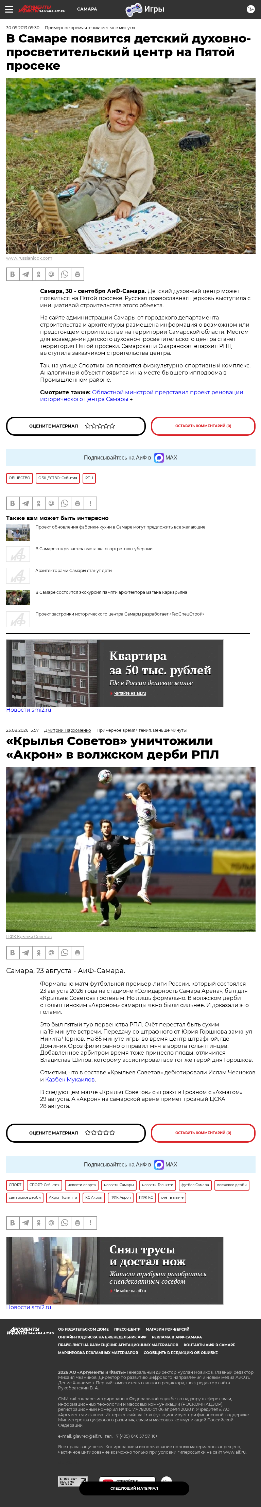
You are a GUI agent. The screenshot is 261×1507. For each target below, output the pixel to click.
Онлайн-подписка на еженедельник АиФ (102, 1337)
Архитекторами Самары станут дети (73, 570)
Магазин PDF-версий (167, 1329)
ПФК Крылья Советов (29, 936)
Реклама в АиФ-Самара (177, 1337)
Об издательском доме (83, 1329)
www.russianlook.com (29, 258)
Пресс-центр (127, 1329)
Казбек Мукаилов (70, 1079)
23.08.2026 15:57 (22, 730)
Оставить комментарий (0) (203, 426)
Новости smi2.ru (28, 710)
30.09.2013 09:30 (22, 27)
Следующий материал (134, 1488)
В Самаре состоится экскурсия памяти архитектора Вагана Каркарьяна (111, 592)
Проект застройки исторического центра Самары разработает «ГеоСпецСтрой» (120, 614)
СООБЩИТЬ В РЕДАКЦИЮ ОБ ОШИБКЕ (181, 1353)
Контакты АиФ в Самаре (209, 1345)
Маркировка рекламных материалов (98, 1353)
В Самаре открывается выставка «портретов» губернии (94, 548)
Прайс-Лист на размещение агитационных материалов (118, 1345)
